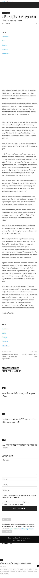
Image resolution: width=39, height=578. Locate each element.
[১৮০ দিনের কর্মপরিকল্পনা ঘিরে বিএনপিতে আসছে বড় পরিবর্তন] (19, 433)
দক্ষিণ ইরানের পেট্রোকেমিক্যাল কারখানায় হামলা (15, 563)
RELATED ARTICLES (10, 368)
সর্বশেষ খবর (8, 13)
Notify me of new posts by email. (13, 504)
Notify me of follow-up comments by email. (16, 502)
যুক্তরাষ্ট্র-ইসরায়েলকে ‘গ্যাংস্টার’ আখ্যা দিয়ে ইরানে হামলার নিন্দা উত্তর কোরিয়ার (10, 357)
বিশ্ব (9, 10)
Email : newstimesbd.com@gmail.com (22, 529)
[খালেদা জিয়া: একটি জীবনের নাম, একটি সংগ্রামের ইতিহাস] (19, 381)
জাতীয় (3, 414)
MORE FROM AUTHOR (11, 371)
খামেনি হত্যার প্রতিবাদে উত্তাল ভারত (29, 355)
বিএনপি (4, 388)
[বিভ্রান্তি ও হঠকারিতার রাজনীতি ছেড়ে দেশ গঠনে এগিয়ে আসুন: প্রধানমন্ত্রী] (19, 407)
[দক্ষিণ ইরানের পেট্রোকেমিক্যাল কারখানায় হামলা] (19, 553)
